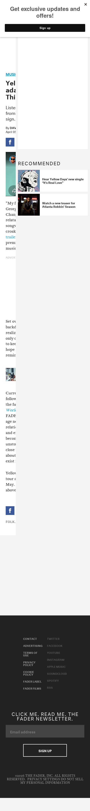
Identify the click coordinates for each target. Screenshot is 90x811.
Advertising (33, 645)
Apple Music (56, 666)
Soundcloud (57, 673)
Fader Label (32, 681)
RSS (50, 687)
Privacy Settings (43, 779)
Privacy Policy (29, 663)
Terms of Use (30, 653)
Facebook (54, 645)
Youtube (53, 652)
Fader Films (32, 688)
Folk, (11, 521)
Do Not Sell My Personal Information (51, 781)
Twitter (53, 638)
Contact (30, 638)
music (12, 74)
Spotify (53, 680)
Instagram (55, 659)
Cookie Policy (28, 672)
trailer (11, 237)
